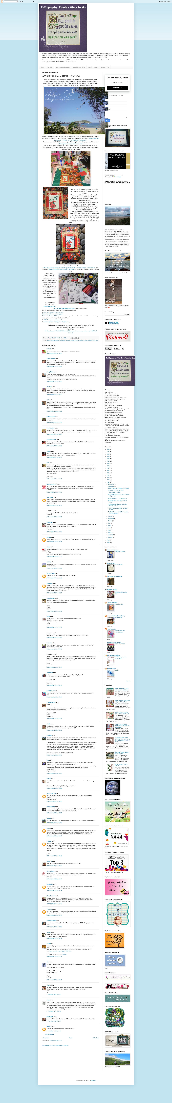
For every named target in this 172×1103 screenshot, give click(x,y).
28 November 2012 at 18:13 (54, 446)
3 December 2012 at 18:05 (54, 1021)
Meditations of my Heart (114, 642)
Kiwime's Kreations (112, 550)
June (109, 525)
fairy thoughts (51, 871)
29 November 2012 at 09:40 (54, 879)
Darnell (49, 778)
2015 (108, 475)
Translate (118, 177)
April (109, 530)
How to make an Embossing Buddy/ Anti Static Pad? (122, 701)
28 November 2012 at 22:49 (54, 637)
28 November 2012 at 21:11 (54, 556)
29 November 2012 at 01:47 (54, 718)
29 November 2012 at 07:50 (54, 813)
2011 (108, 540)
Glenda (49, 537)
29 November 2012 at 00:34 (54, 685)
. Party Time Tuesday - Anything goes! (53, 312)
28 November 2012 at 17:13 (54, 422)
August (110, 521)
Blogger (93, 1080)
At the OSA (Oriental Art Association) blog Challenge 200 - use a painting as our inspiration (69, 267)
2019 (108, 466)
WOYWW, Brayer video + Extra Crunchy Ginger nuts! (122, 713)
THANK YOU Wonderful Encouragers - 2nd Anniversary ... (118, 512)
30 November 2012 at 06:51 (54, 938)
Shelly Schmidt (51, 358)
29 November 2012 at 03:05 (54, 755)
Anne (48, 828)
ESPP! (116, 670)
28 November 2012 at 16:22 (54, 411)
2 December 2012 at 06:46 (54, 1011)
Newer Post (46, 1038)
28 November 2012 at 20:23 (54, 517)
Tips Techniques (93, 67)
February (110, 535)
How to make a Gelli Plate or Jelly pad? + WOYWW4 (122, 689)
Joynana (49, 643)
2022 (108, 459)
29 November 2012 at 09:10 (54, 866)
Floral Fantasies (111, 629)
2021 (108, 461)
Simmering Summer (120, 643)
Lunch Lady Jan (51, 793)
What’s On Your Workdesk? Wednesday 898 (121, 592)
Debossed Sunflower (120, 551)
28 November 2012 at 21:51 (54, 593)
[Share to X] (75, 338)
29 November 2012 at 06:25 (54, 801)
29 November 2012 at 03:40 (54, 773)
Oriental (85, 340)
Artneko (48, 340)
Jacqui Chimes (51, 573)
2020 (108, 463)
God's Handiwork (79, 340)
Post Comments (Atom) (56, 1040)
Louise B (49, 861)
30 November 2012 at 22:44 (54, 980)
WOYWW (95, 340)
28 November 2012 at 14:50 (54, 381)
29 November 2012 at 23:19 (54, 915)
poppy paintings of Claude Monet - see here (61, 269)
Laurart (49, 932)
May (109, 528)
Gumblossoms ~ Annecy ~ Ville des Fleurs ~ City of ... (117, 505)
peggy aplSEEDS (51, 484)
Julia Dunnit (50, 497)
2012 (108, 482)
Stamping (90, 340)
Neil (48, 400)
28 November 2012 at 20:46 (54, 541)
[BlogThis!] (73, 338)
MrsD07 (49, 1026)
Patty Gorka (50, 1016)
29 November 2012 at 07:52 (54, 822)
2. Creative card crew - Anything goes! (52, 314)
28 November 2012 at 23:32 (54, 649)
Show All (128, 681)
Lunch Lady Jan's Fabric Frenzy (116, 616)
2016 (108, 472)
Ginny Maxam (50, 372)
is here (64, 954)
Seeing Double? (119, 564)
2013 (108, 479)
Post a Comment (49, 1034)
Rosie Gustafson (51, 920)
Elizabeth (49, 735)
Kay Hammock (51, 702)
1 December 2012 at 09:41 (54, 994)
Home (42, 67)
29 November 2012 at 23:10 (54, 903)
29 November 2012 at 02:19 (54, 730)
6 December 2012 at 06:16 (54, 1031)
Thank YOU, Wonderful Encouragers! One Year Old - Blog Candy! (122, 726)
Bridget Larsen (51, 416)
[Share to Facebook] (76, 338)
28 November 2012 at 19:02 (54, 479)
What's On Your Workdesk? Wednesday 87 (122, 753)
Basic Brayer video (79, 67)
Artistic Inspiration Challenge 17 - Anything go (56, 322)
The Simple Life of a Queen (114, 576)
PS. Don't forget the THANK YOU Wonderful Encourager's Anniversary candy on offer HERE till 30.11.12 (71, 332)
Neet (48, 462)
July (109, 523)
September (111, 518)
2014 (108, 477)
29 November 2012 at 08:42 (54, 856)
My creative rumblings (113, 655)
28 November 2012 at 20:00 (54, 492)
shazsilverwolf (51, 896)
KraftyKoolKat (51, 598)
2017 (108, 470)
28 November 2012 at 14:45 (54, 366)
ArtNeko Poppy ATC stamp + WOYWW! (118, 488)
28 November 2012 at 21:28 (54, 568)
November (111, 486)
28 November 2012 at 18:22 (54, 457)
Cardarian (50, 522)
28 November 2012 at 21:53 (54, 611)
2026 (108, 449)
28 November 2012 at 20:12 (54, 505)
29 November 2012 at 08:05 (54, 836)
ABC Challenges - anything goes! (52, 320)
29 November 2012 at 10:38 (54, 890)
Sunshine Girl (50, 428)
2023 (108, 456)
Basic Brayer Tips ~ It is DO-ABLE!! (117, 498)
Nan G (48, 724)
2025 (108, 452)
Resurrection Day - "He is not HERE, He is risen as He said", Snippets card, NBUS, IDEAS (122, 740)
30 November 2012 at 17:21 (54, 956)
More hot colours (119, 604)
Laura (48, 616)
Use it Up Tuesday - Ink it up (51, 316)
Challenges (62, 340)
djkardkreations (111, 668)
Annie (48, 547)
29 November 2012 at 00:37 (54, 697)
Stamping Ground (112, 589)
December (111, 484)
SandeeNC (50, 884)
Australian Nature (55, 340)
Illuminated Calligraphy (63, 67)
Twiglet (49, 562)
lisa (48, 760)
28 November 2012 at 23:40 (54, 667)
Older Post (95, 1038)
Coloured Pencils (70, 340)
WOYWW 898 (118, 617)
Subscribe (117, 88)
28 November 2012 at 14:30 (54, 353)
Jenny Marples (51, 806)
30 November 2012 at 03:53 (54, 927)
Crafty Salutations (112, 602)
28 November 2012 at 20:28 (54, 532)
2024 (108, 454)
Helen (48, 451)
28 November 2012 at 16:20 (54, 394)
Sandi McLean (51, 691)
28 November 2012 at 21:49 (54, 578)
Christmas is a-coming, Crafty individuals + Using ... (116, 491)
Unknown (49, 583)
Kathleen (49, 841)
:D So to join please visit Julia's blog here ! (70, 144)
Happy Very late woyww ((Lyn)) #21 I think (60, 951)
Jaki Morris (50, 672)
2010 (108, 542)
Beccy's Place (111, 563)
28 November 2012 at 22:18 (54, 627)
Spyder (49, 943)
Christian (50, 67)
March (110, 532)
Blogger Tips (105, 67)
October (110, 516)
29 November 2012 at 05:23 (54, 788)
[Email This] (71, 338)
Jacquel (49, 348)
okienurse (49, 386)
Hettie (48, 985)
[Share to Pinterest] (78, 338)
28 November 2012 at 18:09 (54, 434)
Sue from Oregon (51, 439)
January (110, 537)
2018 (108, 468)
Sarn (48, 962)
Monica (49, 818)
